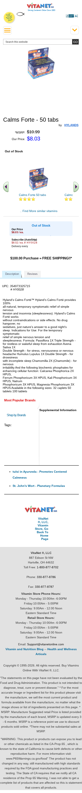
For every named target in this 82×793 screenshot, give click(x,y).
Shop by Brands (17, 415)
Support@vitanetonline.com (45, 644)
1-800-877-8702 (47, 567)
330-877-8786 (46, 577)
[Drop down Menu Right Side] (74, 30)
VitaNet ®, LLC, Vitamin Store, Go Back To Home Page (41, 529)
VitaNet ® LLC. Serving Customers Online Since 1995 (41, 7)
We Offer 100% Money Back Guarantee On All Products (9, 17)
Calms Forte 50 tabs (32, 195)
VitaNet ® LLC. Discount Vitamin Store (41, 509)
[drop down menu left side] (7, 30)
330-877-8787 (44, 586)
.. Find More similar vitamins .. (38, 212)
